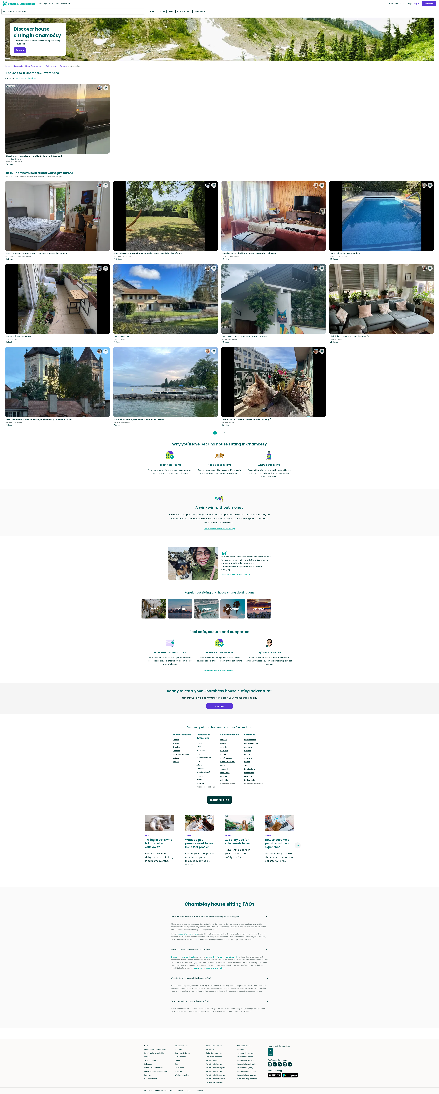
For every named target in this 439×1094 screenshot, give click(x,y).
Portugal (248, 776)
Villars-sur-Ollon (203, 757)
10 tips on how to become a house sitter (208, 968)
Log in (416, 3)
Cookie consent (150, 1079)
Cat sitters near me (214, 1053)
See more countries (253, 783)
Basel (198, 746)
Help (409, 3)
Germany (248, 758)
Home (7, 66)
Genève (176, 740)
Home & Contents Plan (153, 1068)
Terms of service (184, 1091)
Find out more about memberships (219, 528)
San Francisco (226, 758)
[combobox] (72, 11)
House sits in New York (245, 1060)
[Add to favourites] (105, 87)
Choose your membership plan (183, 957)
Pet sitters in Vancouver (215, 1079)
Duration (161, 11)
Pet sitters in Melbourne (215, 1075)
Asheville (224, 780)
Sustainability (180, 1057)
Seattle (223, 747)
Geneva (63, 66)
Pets (171, 11)
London (223, 740)
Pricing (147, 1057)
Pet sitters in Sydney (214, 1071)
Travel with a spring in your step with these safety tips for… (237, 853)
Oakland (224, 769)
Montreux (200, 783)
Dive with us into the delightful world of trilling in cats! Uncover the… (159, 857)
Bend (222, 765)
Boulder (223, 776)
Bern (198, 754)
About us (178, 1049)
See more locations (205, 787)
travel (228, 835)
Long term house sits (245, 1053)
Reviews (147, 1075)
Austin (223, 754)
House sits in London (245, 1057)
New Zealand (249, 769)
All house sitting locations (247, 1079)
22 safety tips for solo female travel (237, 841)
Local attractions (184, 11)
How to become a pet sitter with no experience (277, 843)
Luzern (199, 779)
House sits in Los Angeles (246, 1064)
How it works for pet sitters (154, 1053)
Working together (182, 1075)
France (247, 754)
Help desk (148, 1064)
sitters (188, 835)
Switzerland (51, 66)
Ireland (247, 762)
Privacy (200, 1091)
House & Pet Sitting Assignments (27, 66)
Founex (199, 776)
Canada (247, 751)
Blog (176, 1064)
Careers (178, 1060)
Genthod (176, 751)
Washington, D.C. (227, 762)
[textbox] (72, 11)
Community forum (182, 1053)
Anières (176, 743)
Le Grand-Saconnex (181, 754)
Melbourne (224, 773)
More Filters (200, 11)
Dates (151, 11)
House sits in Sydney (245, 1068)
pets (147, 835)
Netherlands (249, 780)
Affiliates (178, 1071)
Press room (179, 1068)
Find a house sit (63, 3)
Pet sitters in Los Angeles (216, 1068)
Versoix (176, 762)
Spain (246, 765)
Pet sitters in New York (214, 1064)
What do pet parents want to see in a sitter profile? (199, 843)
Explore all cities (219, 799)
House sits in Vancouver (246, 1075)
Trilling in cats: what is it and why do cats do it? (159, 843)
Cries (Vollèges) (203, 772)
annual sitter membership (188, 934)
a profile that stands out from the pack (221, 957)
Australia (248, 747)
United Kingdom (251, 743)
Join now (20, 50)
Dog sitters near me (214, 1057)
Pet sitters (210, 1049)
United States (250, 740)
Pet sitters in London (214, 1060)
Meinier (176, 758)
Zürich (199, 743)
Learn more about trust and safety (218, 670)
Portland (224, 751)
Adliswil (199, 765)
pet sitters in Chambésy (26, 78)
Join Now (429, 3)
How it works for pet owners (155, 1049)
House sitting (242, 1049)
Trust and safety (151, 1060)
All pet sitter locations (214, 1082)
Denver (223, 743)
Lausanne (200, 750)
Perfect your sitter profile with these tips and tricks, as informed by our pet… (199, 859)
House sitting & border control (156, 1071)
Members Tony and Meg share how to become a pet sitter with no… (279, 857)
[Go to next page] (229, 433)
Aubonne (200, 768)
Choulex (176, 747)
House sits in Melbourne (246, 1071)
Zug (198, 761)
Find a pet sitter (46, 3)
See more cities (227, 783)
